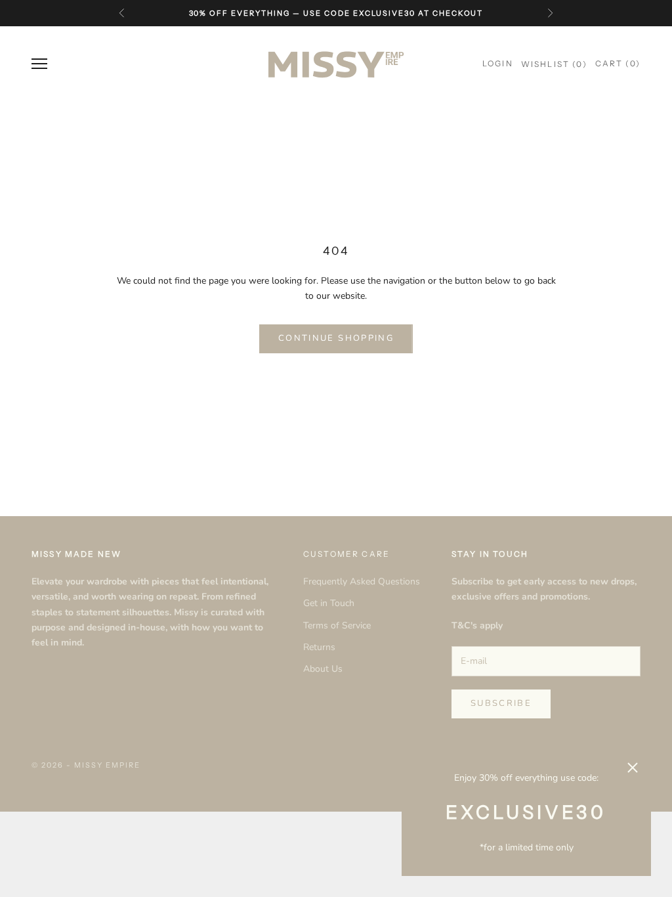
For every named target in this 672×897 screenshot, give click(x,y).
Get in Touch (328, 603)
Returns (319, 647)
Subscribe (501, 703)
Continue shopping (336, 338)
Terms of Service (337, 625)
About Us (323, 669)
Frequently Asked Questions (361, 581)
